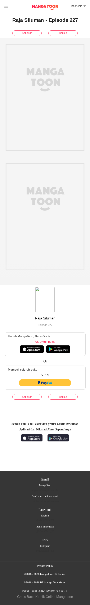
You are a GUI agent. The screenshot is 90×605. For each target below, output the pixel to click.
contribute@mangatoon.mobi (45, 501)
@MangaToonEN (45, 520)
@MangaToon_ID (45, 531)
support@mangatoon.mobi (45, 490)
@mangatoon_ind (45, 550)
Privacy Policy (45, 565)
